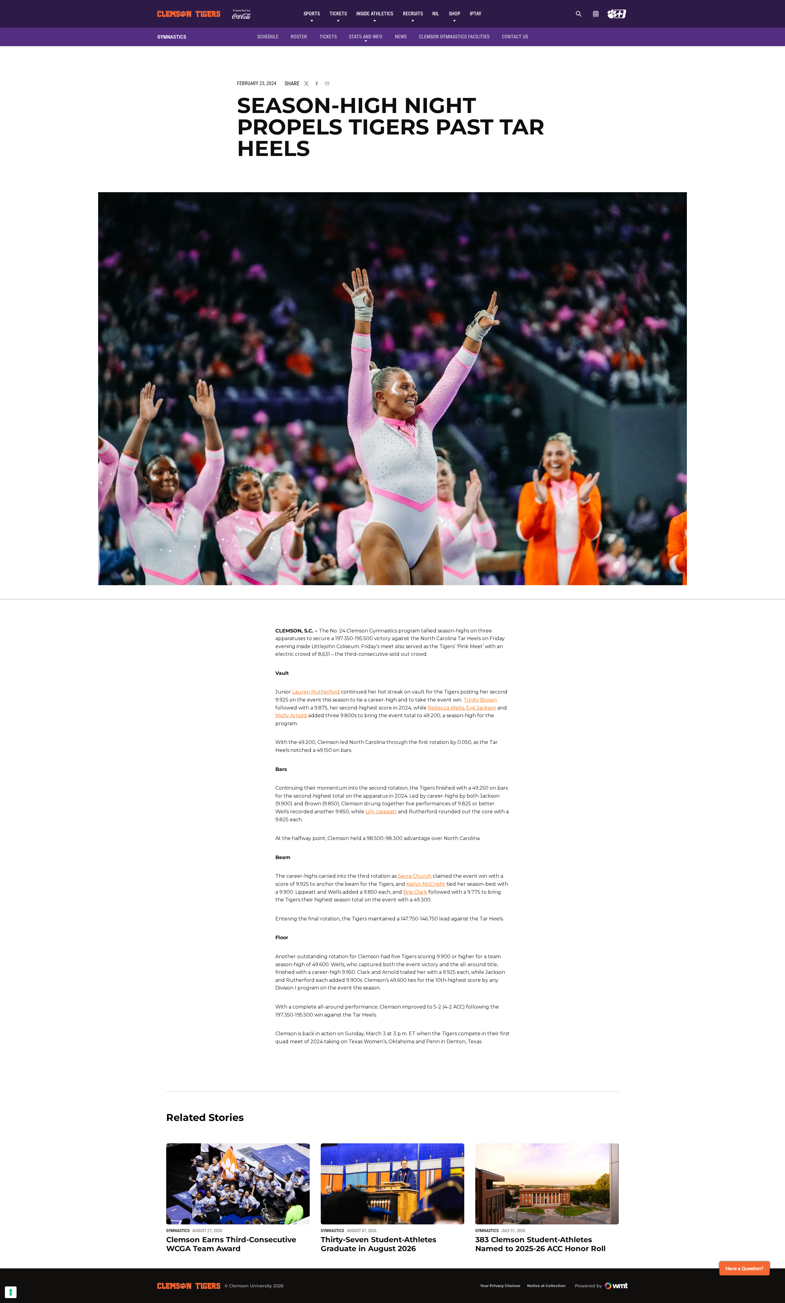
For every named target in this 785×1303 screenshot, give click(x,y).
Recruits (413, 14)
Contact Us (515, 37)
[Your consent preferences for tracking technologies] (11, 1292)
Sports (312, 14)
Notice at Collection (546, 1285)
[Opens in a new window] (617, 14)
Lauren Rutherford (316, 692)
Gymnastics (178, 1230)
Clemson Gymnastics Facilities (454, 36)
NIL (435, 14)
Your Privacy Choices (500, 1285)
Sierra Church (414, 876)
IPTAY (475, 14)
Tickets (338, 14)
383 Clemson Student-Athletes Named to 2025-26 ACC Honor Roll (540, 1244)
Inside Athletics (374, 14)
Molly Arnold (291, 715)
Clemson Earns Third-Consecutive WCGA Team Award (231, 1244)
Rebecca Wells (446, 708)
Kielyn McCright (425, 884)
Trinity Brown (480, 700)
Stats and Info (365, 37)
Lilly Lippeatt (381, 812)
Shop (454, 14)
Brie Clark (415, 892)
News (401, 37)
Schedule (595, 14)
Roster (299, 37)
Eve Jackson (481, 708)
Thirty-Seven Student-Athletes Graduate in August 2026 (378, 1244)
